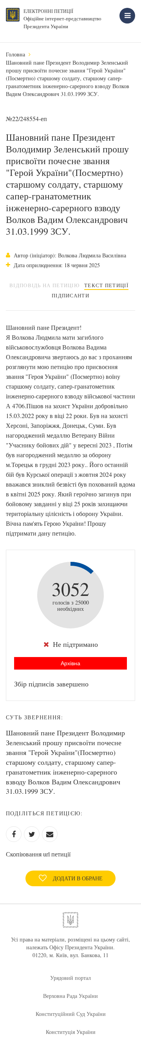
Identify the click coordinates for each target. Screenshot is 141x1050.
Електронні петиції (48, 11)
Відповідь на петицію (44, 285)
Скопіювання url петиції (38, 854)
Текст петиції (106, 285)
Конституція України (71, 1032)
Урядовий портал (70, 977)
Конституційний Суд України (71, 1013)
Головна (15, 54)
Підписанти (70, 295)
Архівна (70, 663)
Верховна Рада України (70, 995)
